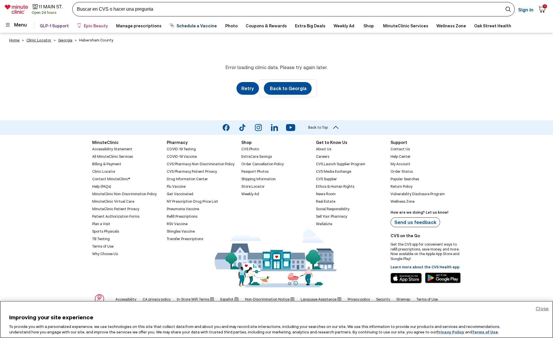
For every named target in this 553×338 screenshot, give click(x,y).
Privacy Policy (450, 332)
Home (14, 40)
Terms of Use (485, 332)
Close (542, 308)
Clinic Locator (38, 40)
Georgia (65, 40)
